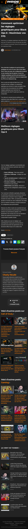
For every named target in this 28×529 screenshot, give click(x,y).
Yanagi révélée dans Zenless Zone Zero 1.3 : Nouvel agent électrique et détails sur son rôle (21, 390)
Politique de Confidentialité (19, 521)
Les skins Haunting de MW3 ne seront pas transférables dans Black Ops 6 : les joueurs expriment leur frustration (7, 321)
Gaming (5, 382)
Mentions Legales (19, 523)
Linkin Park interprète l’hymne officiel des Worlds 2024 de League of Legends (5, 466)
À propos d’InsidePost (7, 521)
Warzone (14, 252)
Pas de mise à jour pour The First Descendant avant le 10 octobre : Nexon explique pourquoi (21, 429)
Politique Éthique (14, 524)
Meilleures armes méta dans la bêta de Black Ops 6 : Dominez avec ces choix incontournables (21, 321)
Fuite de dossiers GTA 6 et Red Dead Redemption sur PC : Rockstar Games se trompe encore (21, 410)
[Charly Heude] (14, 269)
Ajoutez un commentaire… (15, 302)
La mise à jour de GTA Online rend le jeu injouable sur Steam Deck (7, 429)
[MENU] (2, 2)
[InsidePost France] (13, 2)
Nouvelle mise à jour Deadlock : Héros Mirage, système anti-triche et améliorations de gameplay (7, 390)
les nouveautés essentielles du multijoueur (11, 105)
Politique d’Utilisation (9, 523)
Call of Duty (7, 230)
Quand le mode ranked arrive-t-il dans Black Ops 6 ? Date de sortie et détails (21, 360)
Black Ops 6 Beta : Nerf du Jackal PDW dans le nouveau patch (7, 343)
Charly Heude (7, 50)
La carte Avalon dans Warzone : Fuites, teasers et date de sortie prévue (21, 343)
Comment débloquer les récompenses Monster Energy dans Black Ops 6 (7, 360)
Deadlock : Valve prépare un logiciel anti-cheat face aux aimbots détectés (7, 410)
